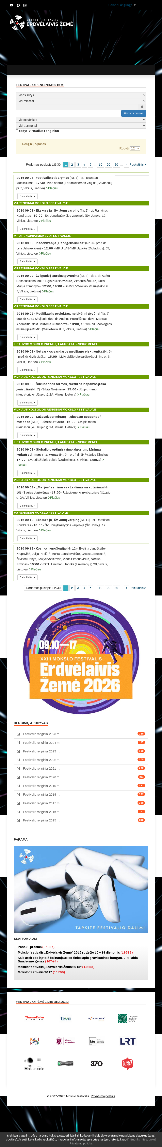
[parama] (81, 889)
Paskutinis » (137, 164)
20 (108, 164)
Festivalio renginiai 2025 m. (41, 734)
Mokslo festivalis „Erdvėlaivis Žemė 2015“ (56, 967)
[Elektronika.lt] (65, 1063)
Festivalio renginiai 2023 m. (41, 751)
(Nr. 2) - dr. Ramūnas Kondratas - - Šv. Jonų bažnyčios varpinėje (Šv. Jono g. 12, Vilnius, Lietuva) (62, 216)
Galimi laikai (27, 196)
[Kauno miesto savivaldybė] (34, 1041)
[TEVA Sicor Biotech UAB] (65, 1018)
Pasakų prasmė (36, 947)
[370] (96, 1063)
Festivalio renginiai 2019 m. (41, 786)
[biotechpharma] (96, 1018)
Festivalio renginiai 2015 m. (41, 820)
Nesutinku (148, 1139)
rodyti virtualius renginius (39, 131)
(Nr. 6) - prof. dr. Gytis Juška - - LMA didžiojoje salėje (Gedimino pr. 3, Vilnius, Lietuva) (64, 357)
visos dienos (135, 113)
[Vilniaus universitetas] (65, 1041)
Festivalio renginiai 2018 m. (41, 794)
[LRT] (127, 1041)
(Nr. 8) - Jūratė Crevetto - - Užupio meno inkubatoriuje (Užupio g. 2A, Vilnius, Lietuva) (58, 422)
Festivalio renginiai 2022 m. (41, 760)
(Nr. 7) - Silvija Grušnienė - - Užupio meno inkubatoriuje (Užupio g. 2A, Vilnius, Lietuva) (61, 389)
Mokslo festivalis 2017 (41, 972)
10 (100, 164)
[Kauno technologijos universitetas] (96, 1041)
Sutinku (135, 1139)
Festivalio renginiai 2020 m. (41, 777)
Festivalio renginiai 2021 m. (41, 768)
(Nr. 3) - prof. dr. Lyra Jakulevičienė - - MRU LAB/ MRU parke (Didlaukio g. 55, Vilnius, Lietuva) (63, 248)
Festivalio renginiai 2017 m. (41, 803)
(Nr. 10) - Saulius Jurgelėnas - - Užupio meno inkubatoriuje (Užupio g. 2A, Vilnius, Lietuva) (63, 492)
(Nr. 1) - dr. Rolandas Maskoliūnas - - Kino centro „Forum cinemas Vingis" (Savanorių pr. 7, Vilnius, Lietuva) (64, 183)
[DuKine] (127, 1063)
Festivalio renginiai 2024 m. (41, 742)
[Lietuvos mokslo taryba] (127, 1018)
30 (116, 164)
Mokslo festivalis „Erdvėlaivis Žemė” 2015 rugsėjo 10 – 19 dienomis (75, 952)
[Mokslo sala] (34, 1063)
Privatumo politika (103, 1096)
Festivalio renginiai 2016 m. (41, 812)
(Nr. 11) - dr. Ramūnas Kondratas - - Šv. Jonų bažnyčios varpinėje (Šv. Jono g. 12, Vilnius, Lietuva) (63, 525)
